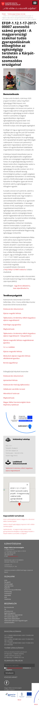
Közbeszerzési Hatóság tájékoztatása (16, 385)
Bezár (19, 700)
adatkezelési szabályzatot (14, 668)
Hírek (5, 580)
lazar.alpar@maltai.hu (21, 288)
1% (5, 609)
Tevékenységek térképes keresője (16, 14)
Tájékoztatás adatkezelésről (12, 619)
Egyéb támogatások (9, 613)
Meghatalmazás (8, 329)
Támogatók (7, 582)
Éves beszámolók (9, 607)
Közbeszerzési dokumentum (13, 309)
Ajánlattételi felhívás (10, 380)
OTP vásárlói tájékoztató (11, 617)
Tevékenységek (8, 584)
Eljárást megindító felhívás (12, 351)
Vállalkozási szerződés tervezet (14, 389)
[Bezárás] (27, 484)
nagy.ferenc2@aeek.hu (22, 286)
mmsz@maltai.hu (13, 556)
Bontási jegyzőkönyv (10, 363)
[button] (19, 504)
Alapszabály (7, 595)
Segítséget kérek (8, 586)
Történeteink (8, 593)
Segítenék (7, 588)
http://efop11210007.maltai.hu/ (15, 270)
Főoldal (4, 14)
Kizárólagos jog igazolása (12, 325)
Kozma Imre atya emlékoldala (12, 590)
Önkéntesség (8, 591)
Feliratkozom (9, 673)
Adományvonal (8, 611)
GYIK (5, 597)
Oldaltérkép (7, 599)
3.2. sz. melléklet (9, 347)
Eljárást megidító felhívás (12, 313)
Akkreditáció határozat (11, 393)
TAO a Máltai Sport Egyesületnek (13, 615)
